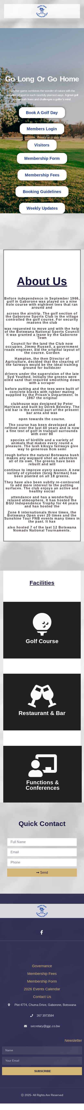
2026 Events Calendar (42, 989)
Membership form (42, 981)
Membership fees (42, 974)
